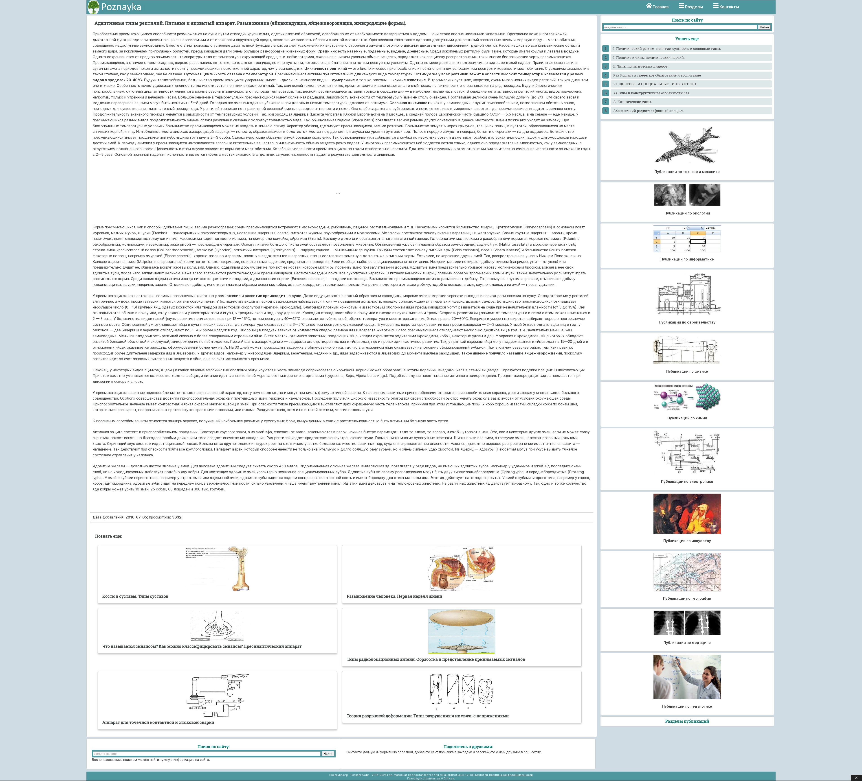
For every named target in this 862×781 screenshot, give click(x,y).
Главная (660, 6)
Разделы (694, 6)
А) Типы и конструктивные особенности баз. (651, 93)
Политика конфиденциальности (511, 775)
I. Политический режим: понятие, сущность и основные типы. (667, 48)
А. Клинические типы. (632, 101)
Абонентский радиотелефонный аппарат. (648, 110)
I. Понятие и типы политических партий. (649, 57)
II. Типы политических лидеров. (640, 66)
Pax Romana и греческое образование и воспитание (657, 75)
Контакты (729, 6)
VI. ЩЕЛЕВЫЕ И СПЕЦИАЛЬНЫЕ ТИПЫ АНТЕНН (654, 84)
